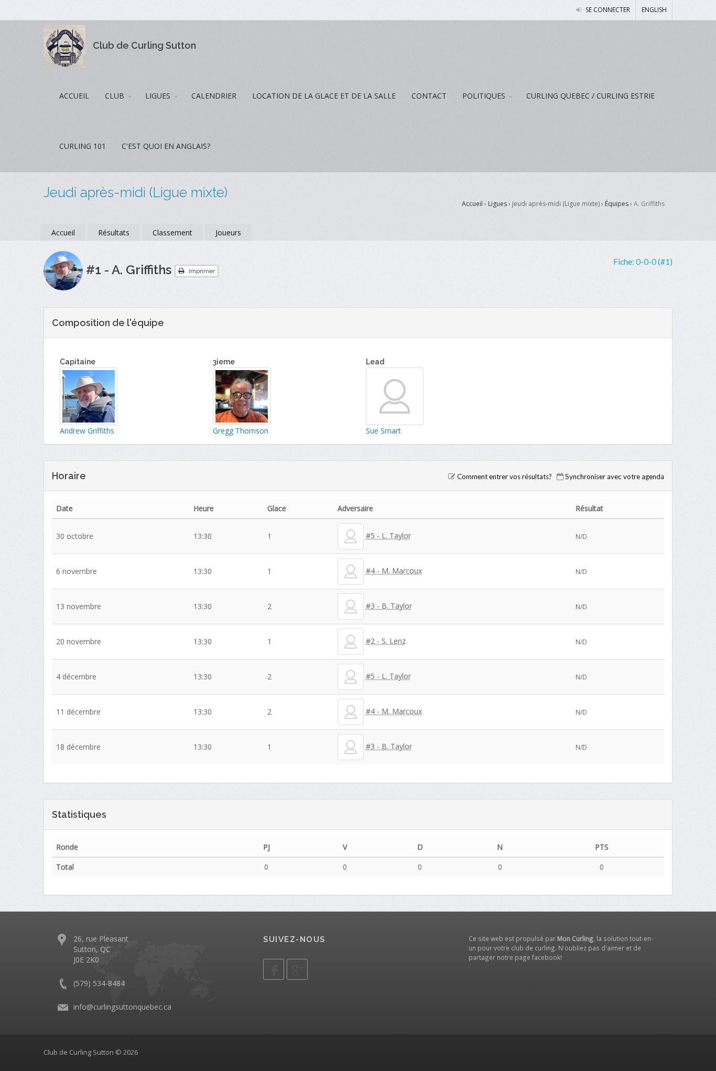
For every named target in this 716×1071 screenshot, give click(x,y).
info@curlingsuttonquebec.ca (122, 1007)
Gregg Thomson (240, 431)
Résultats (113, 232)
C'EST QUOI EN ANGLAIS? (166, 146)
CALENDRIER (213, 96)
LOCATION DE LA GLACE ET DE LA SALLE (324, 96)
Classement (172, 232)
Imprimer (201, 271)
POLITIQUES (483, 96)
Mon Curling (575, 938)
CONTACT (429, 96)
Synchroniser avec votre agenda (614, 476)
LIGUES (157, 96)
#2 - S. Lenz (386, 641)
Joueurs (228, 232)
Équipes (616, 203)
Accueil (472, 203)
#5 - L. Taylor (388, 535)
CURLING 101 (82, 146)
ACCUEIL (74, 96)
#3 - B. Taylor (389, 606)
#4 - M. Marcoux (394, 571)
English (654, 9)
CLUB (114, 96)
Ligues (497, 203)
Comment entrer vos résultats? (504, 476)
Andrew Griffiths (87, 431)
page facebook (537, 957)
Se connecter (607, 9)
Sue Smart (383, 431)
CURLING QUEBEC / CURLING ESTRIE (590, 96)
